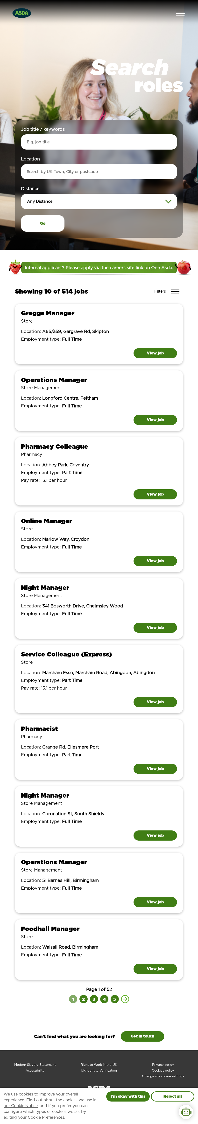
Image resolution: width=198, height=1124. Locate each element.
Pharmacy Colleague (54, 446)
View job (155, 353)
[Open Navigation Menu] (180, 13)
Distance (30, 188)
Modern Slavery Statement (35, 1064)
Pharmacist (39, 728)
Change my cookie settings (163, 1076)
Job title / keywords (43, 129)
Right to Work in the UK (99, 1064)
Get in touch (142, 1036)
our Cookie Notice (21, 1105)
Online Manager (46, 521)
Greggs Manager (47, 313)
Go (42, 223)
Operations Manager (54, 379)
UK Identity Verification (99, 1070)
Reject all (172, 1096)
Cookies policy (163, 1070)
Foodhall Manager (50, 928)
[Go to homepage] (22, 12)
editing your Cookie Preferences (34, 1117)
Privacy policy (163, 1064)
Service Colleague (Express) (66, 654)
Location (30, 158)
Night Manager (45, 587)
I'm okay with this (128, 1096)
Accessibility (35, 1070)
